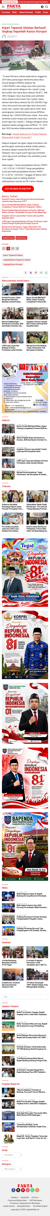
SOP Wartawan (35, 1200)
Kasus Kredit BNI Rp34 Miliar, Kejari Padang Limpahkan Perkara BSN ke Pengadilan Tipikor (22, 206)
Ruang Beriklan (23, 1206)
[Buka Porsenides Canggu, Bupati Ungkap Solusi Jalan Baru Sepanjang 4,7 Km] (8, 1014)
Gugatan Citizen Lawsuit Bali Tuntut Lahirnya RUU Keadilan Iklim (23, 217)
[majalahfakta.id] (13, 7)
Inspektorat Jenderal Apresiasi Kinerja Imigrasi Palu (11, 985)
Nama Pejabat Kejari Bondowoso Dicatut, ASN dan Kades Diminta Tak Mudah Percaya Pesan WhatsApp (24, 211)
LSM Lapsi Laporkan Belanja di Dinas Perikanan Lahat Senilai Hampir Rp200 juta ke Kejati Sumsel (24, 222)
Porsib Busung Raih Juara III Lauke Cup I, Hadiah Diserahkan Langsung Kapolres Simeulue (10, 529)
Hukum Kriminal (7, 24)
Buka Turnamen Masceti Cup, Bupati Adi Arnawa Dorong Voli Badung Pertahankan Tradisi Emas (32, 1025)
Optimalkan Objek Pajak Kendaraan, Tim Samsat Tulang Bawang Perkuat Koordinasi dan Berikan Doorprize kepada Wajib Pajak (37, 507)
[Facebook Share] (26, 273)
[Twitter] (18, 1190)
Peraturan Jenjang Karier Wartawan (25, 1203)
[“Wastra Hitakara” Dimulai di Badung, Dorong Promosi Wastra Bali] (8, 1092)
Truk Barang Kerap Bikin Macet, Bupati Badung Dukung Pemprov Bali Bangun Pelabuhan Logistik (32, 1059)
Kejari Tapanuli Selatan (13, 255)
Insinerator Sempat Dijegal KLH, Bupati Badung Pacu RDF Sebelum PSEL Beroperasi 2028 (31, 1071)
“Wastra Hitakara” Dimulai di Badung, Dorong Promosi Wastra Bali (31, 1091)
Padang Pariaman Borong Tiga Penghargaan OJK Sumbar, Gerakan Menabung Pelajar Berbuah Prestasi (32, 929)
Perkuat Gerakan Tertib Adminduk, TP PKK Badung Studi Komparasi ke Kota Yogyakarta (32, 1048)
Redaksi (14, 1197)
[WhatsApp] (32, 1190)
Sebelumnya (8, 238)
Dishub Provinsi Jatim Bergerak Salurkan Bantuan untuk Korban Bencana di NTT (23, 200)
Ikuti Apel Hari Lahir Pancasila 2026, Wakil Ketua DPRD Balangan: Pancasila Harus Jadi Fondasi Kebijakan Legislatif (32, 1114)
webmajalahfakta (12, 36)
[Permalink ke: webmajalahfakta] (4, 36)
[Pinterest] (23, 1190)
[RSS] (37, 1190)
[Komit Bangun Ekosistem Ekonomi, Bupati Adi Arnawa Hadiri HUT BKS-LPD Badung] (8, 1038)
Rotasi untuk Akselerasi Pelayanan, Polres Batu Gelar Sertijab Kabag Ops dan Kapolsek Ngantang (37, 529)
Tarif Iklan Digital (40, 1206)
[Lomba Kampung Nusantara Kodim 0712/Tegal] (12, 952)
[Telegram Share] (41, 273)
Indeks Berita (8, 1206)
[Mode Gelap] (42, 7)
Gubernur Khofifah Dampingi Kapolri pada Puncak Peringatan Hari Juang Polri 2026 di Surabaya (12, 507)
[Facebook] (13, 1190)
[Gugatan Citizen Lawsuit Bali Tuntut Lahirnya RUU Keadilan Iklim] (37, 313)
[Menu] (3, 7)
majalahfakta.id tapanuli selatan (16, 260)
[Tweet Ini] (31, 273)
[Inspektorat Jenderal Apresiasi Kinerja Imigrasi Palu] (12, 974)
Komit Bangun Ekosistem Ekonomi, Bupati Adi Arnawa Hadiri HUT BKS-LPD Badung (32, 1036)
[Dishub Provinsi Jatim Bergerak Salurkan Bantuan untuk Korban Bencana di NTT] (12, 289)
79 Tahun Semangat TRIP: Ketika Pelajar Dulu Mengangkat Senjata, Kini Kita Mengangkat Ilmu (37, 985)
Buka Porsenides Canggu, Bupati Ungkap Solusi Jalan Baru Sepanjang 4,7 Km (32, 1013)
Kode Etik (25, 1197)
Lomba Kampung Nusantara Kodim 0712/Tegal (9, 962)
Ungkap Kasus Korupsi (12, 264)
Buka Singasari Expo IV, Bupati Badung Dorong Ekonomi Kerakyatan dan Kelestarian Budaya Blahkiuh (32, 895)
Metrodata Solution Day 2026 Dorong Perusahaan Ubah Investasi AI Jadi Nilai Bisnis (32, 906)
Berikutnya (21, 238)
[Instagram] (28, 1190)
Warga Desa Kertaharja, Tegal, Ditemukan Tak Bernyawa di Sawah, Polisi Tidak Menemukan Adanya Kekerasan (24, 229)
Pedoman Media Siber (17, 1200)
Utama (16, 24)
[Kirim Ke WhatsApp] (46, 273)
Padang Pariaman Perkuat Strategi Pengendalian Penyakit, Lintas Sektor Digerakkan (32, 918)
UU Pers (35, 1197)
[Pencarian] (46, 7)
